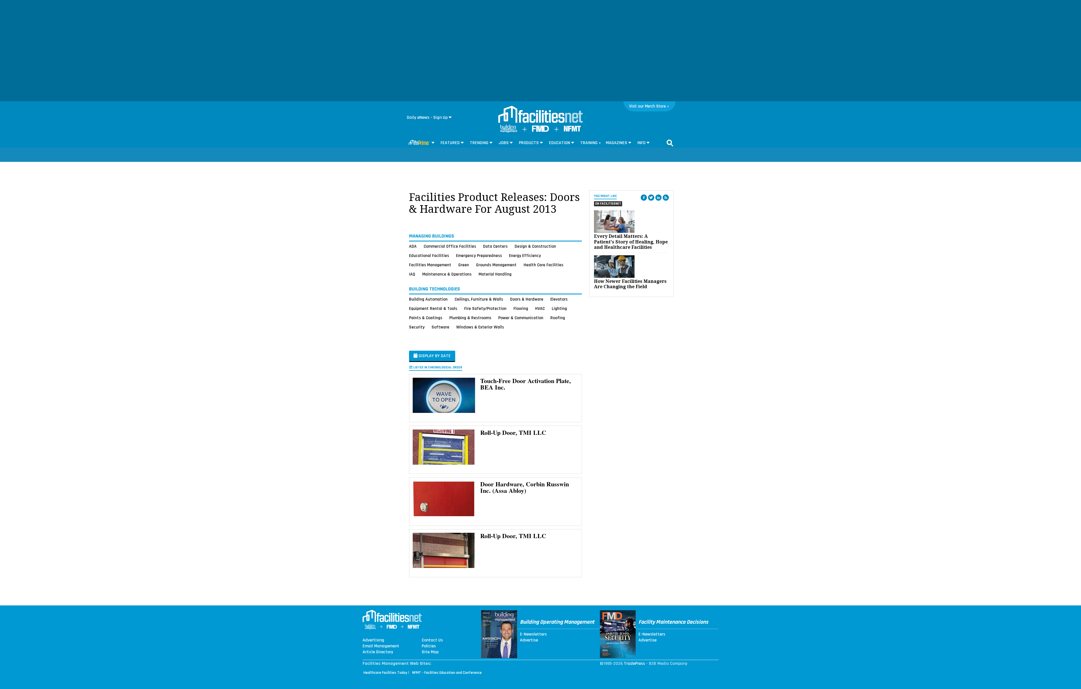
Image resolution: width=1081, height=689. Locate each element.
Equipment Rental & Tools (433, 308)
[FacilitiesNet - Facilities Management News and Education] (540, 115)
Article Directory (378, 652)
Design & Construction (535, 246)
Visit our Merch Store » (649, 106)
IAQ (412, 274)
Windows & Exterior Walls (480, 327)
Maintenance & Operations (447, 274)
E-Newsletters (533, 634)
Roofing (557, 318)
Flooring (520, 308)
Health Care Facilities (543, 265)
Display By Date (434, 356)
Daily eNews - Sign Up (427, 117)
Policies (429, 646)
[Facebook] (644, 197)
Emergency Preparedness (479, 255)
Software (440, 327)
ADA (413, 246)
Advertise (529, 640)
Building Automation (428, 299)
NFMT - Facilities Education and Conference (447, 673)
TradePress (634, 663)
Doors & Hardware (526, 299)
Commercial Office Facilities (450, 246)
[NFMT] (572, 130)
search (670, 143)
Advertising (373, 640)
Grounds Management (496, 265)
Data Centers (495, 246)
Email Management (381, 646)
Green (463, 265)
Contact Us (432, 640)
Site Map (430, 652)
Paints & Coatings (425, 318)
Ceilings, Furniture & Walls (479, 299)
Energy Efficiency (525, 255)
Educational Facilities (429, 255)
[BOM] (508, 131)
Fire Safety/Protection (485, 308)
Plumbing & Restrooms (470, 318)
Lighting (559, 308)
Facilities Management (430, 265)
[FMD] (540, 130)
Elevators (559, 299)
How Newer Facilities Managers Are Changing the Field (630, 284)
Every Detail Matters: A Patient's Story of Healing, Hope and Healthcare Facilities (631, 242)
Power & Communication (520, 318)
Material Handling (495, 274)
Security (417, 327)
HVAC (540, 308)
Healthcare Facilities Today (385, 673)
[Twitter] (651, 197)
